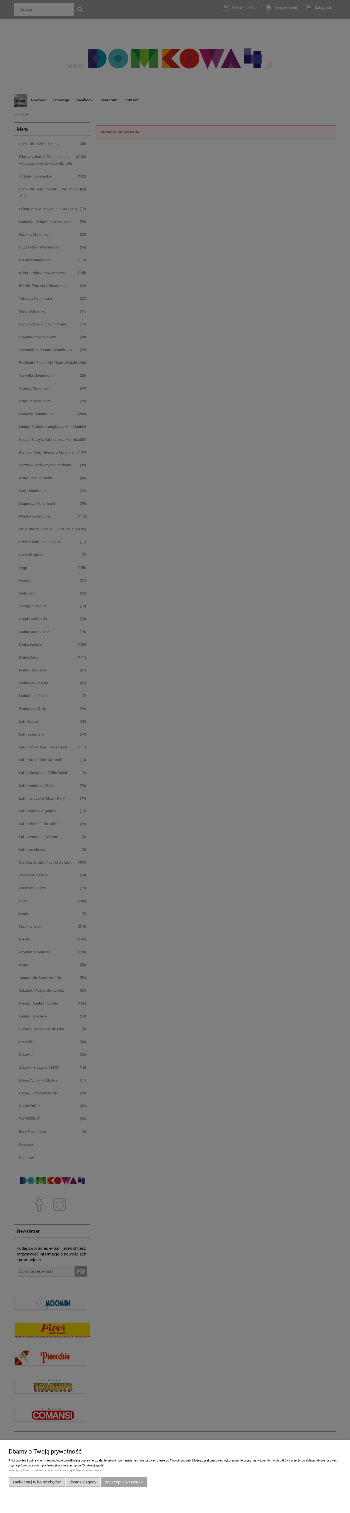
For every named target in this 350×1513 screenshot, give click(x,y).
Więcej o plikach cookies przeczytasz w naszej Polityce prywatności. (55, 1470)
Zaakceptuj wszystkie (124, 1482)
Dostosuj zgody (83, 1482)
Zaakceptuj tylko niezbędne (37, 1482)
